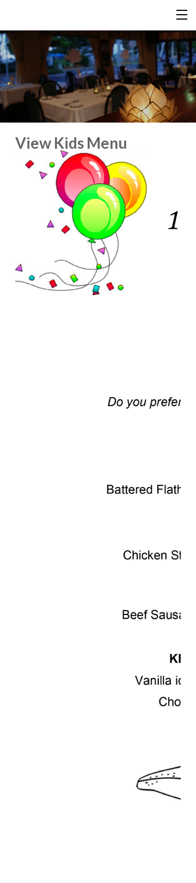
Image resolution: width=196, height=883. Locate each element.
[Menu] (182, 13)
